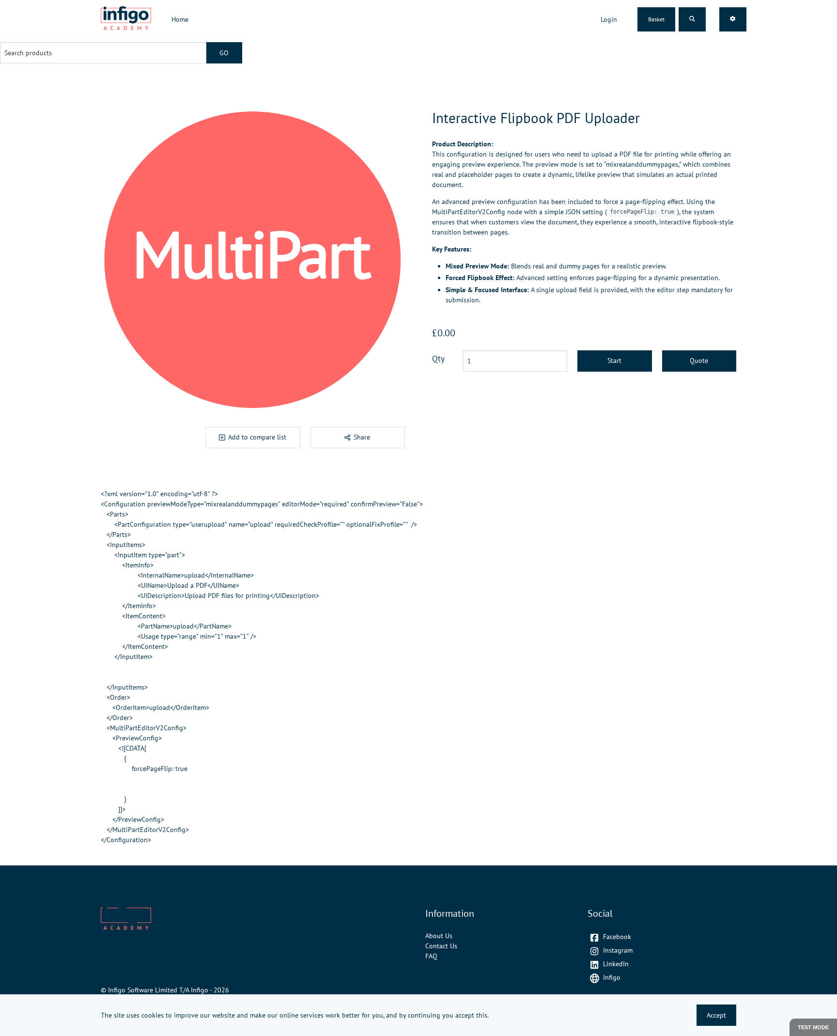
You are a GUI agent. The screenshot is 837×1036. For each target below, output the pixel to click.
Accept (716, 1015)
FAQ (431, 956)
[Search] (692, 19)
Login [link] (609, 19)
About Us (438, 935)
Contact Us (441, 946)
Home (179, 19)
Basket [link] (656, 19)
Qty (438, 358)
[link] (126, 19)
